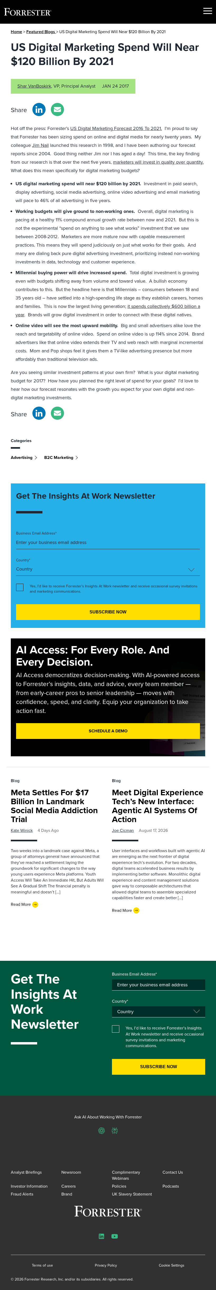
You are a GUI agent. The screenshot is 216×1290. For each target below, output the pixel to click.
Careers (68, 1186)
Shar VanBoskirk (34, 86)
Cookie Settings (171, 1265)
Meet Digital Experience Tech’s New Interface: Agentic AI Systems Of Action (157, 806)
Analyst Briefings (26, 1172)
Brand (66, 1194)
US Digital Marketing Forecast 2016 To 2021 (115, 128)
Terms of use (42, 1265)
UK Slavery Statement (132, 1194)
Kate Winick (22, 830)
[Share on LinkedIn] (39, 109)
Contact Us (173, 1172)
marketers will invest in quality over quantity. (158, 162)
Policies (119, 1186)
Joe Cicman (123, 830)
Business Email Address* (36, 533)
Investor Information (29, 1186)
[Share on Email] (57, 109)
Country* (23, 560)
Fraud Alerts (22, 1194)
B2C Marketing (58, 457)
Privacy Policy (106, 1265)
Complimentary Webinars (126, 1175)
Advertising (21, 457)
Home (16, 32)
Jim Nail (40, 145)
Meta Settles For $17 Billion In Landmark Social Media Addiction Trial (54, 806)
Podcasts (171, 1186)
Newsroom (71, 1172)
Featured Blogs (41, 32)
